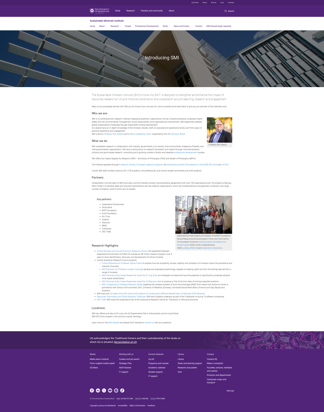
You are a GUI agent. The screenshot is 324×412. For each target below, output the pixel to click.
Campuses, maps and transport (216, 381)
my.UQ (151, 359)
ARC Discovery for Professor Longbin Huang (121, 269)
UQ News (94, 367)
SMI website (113, 322)
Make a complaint (215, 363)
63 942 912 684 (127, 399)
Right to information (137, 406)
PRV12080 (160, 399)
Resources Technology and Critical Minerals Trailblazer (121, 296)
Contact (231, 3)
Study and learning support (190, 363)
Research (130, 10)
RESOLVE (193, 248)
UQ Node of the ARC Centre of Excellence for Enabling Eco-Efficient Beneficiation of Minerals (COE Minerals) (157, 293)
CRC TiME (101, 299)
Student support (155, 372)
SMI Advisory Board (176, 134)
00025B (145, 399)
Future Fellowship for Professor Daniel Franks (122, 263)
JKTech (225, 164)
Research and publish (187, 367)
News (204, 3)
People (128, 26)
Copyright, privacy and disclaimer (103, 406)
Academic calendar (156, 367)
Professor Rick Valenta (114, 134)
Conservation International (211, 248)
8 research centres (127, 164)
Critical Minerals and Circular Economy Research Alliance (122, 251)
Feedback (151, 406)
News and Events (181, 26)
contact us (149, 322)
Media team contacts (99, 359)
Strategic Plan (125, 363)
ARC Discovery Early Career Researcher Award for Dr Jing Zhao (129, 275)
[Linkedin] (98, 391)
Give (222, 3)
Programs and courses (158, 363)
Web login (230, 391)
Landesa (186, 248)
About (171, 10)
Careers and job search (129, 359)
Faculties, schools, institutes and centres (219, 369)
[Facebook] (92, 391)
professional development (185, 152)
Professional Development (147, 26)
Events (213, 3)
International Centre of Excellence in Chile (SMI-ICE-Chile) (192, 164)
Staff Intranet (125, 367)
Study (117, 10)
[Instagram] (116, 391)
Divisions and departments (219, 375)
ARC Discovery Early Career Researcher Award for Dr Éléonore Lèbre (131, 281)
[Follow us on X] (104, 391)
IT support (123, 372)
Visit (180, 372)
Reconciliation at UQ (125, 342)
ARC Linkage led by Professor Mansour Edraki (122, 284)
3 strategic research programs (149, 164)
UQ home (194, 3)
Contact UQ (212, 359)
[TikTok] (122, 391)
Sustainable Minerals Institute (107, 20)
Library (181, 359)
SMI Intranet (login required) (218, 26)
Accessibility (122, 406)
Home (92, 26)
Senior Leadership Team (140, 134)
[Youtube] (110, 391)
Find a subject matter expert (102, 363)
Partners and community (152, 10)
